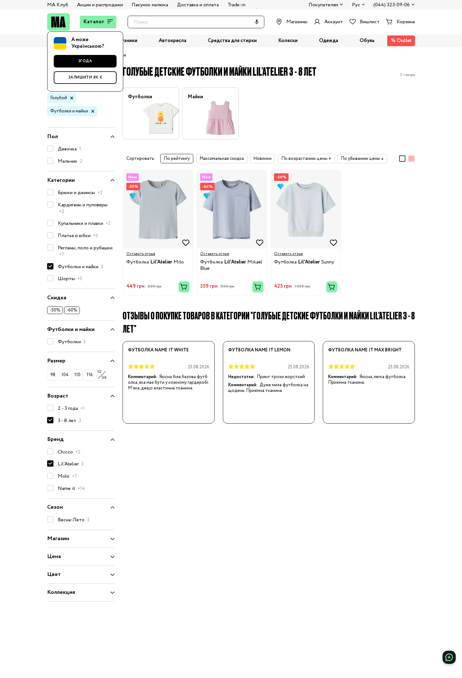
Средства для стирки (232, 41)
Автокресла (172, 41)
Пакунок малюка (150, 4)
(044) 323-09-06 (391, 5)
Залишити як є (85, 77)
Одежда (328, 41)
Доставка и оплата (198, 4)
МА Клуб (57, 4)
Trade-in (236, 4)
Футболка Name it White (158, 350)
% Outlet (401, 40)
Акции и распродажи (100, 4)
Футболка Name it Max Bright (365, 350)
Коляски (288, 41)
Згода (85, 61)
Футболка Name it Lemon (259, 350)
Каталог (94, 21)
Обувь (367, 41)
